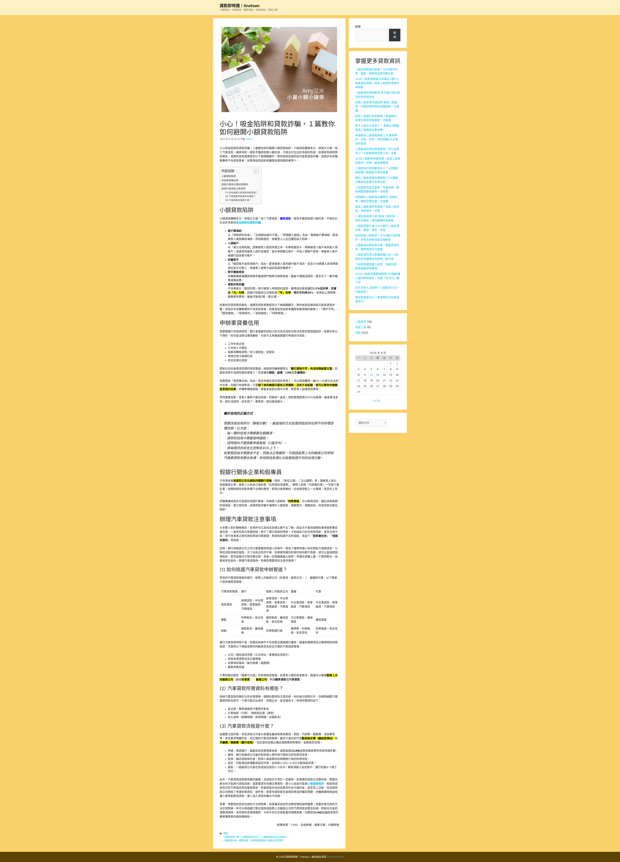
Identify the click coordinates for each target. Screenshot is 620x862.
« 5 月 (376, 400)
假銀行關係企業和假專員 (234, 184)
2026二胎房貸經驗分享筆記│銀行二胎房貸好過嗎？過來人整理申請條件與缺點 (377, 83)
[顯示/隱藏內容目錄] (254, 171)
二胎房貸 (360, 321)
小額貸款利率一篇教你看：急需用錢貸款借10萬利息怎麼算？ (254, 840)
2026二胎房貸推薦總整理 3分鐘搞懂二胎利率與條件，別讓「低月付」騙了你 (377, 278)
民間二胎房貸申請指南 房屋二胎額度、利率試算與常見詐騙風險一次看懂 (377, 106)
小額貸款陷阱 (228, 176)
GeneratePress (335, 856)
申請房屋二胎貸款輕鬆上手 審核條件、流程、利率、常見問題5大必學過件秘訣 (376, 139)
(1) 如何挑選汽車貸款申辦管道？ (241, 192)
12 (371, 374)
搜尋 (358, 26)
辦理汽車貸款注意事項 (233, 188)
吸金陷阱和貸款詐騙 (248, 222)
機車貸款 (285, 218)
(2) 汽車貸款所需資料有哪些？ (240, 196)
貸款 (225, 833)
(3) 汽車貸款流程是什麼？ (238, 200)
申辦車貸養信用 (229, 180)
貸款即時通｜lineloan (240, 5)
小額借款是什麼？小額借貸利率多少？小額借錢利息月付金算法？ (256, 837)
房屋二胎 (360, 327)
